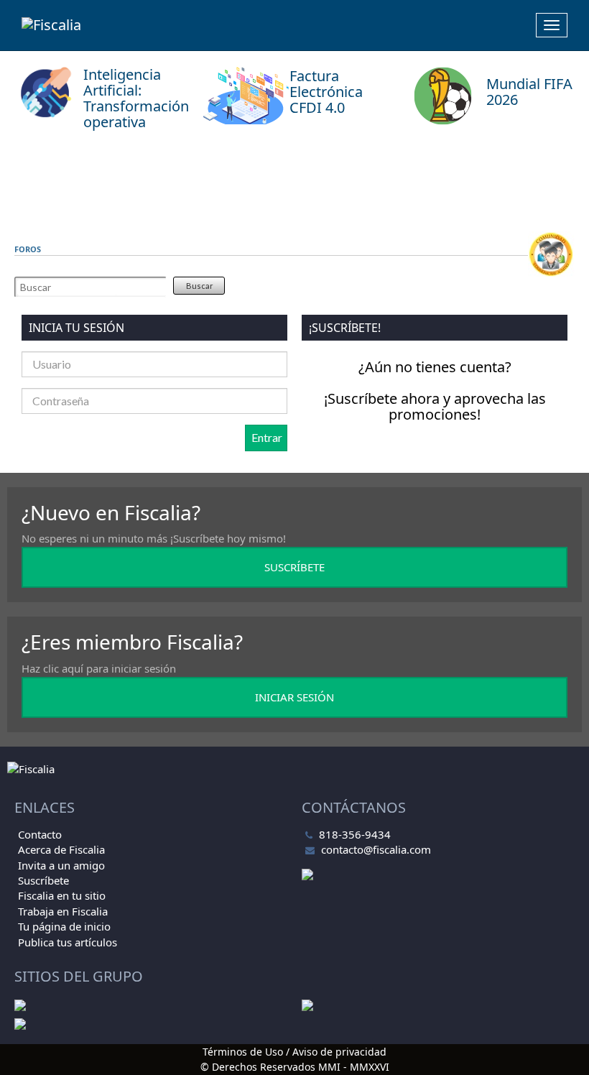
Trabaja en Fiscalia (63, 911)
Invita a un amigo (61, 865)
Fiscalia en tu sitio (62, 895)
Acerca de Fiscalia (61, 849)
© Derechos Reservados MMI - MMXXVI (294, 1067)
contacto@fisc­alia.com (376, 849)
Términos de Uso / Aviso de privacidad (294, 1051)
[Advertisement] (294, 184)
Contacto (40, 834)
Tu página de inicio (64, 926)
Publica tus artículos (67, 942)
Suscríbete (43, 880)
